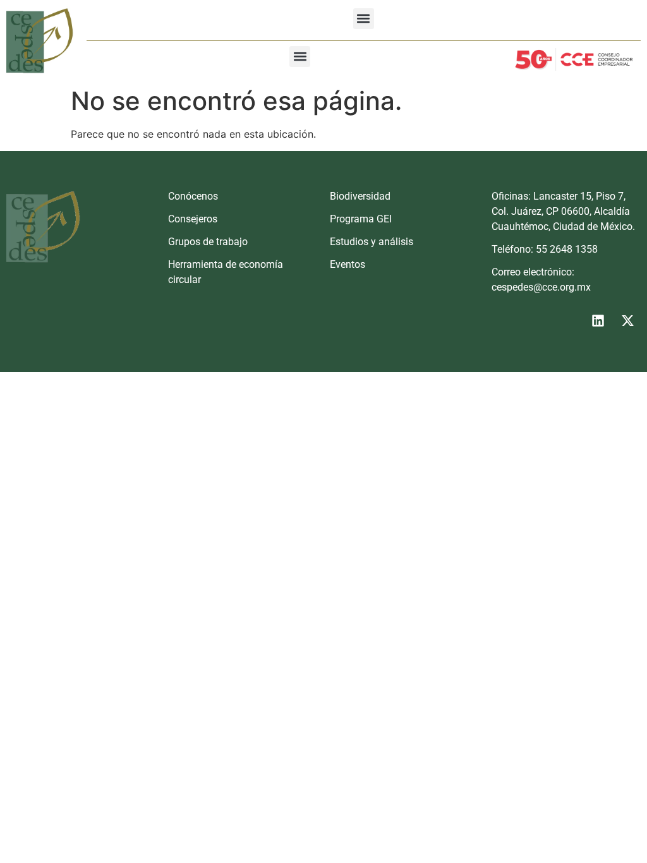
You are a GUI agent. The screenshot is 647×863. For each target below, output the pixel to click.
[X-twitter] (627, 321)
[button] (363, 18)
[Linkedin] (597, 321)
